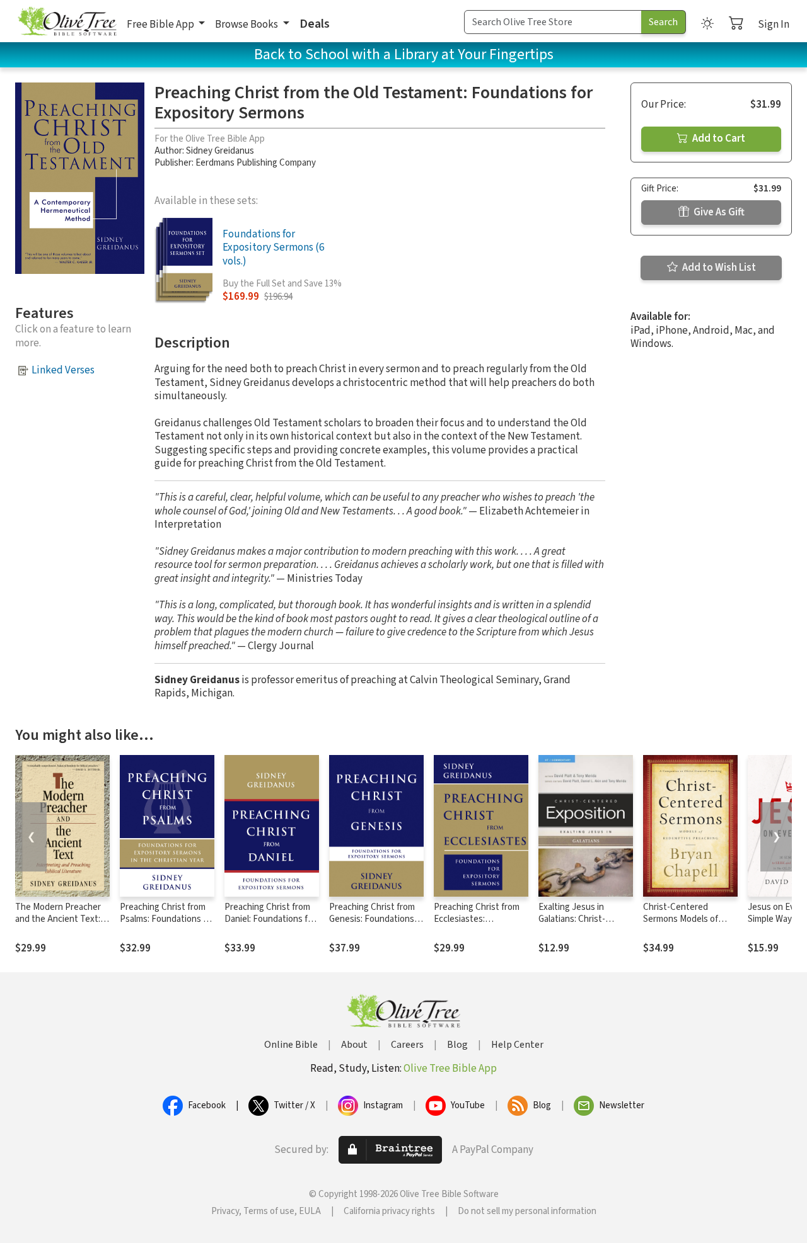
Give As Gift (718, 212)
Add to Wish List (718, 267)
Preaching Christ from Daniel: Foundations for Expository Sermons (270, 919)
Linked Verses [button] (63, 370)
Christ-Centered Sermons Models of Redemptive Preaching (688, 919)
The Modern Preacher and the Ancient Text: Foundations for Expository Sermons (58, 925)
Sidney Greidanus (220, 150)
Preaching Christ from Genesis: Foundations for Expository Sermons (375, 919)
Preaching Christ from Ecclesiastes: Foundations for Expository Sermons (477, 925)
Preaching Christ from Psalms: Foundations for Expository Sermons (167, 919)
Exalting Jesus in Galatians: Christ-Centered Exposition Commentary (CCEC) (579, 925)
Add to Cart (717, 138)
